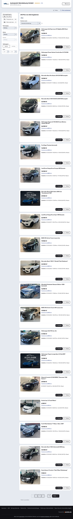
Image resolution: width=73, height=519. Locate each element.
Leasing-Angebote (45, 516)
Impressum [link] (3, 508)
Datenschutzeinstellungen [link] (33, 508)
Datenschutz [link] (23, 508)
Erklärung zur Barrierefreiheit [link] (46, 508)
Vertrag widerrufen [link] (15, 508)
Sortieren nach (23, 21)
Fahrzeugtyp (6, 25)
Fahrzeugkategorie (7, 14)
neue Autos (21, 516)
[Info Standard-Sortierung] (42, 23)
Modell (4, 37)
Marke (4, 32)
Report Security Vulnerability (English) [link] (63, 508)
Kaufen (6, 46)
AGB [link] (9, 508)
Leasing (13, 46)
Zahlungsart (5, 44)
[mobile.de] (68, 512)
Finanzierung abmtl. (46, 35)
